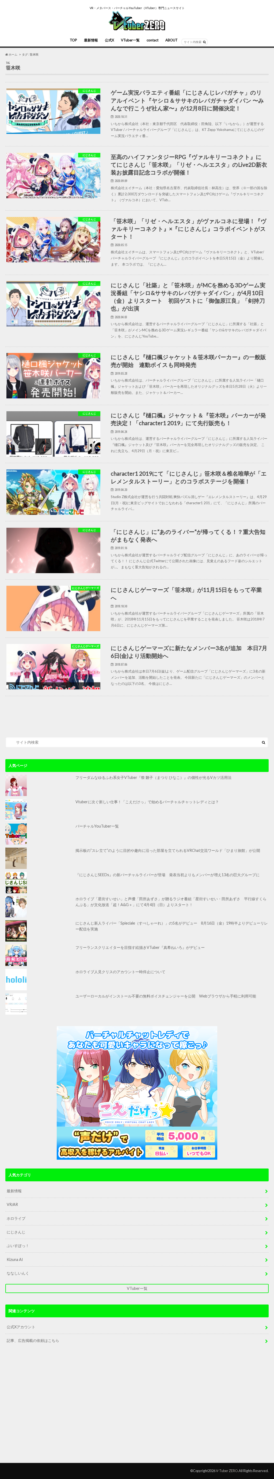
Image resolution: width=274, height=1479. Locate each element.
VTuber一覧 (130, 40)
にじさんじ (16, 1232)
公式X (109, 40)
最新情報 (91, 40)
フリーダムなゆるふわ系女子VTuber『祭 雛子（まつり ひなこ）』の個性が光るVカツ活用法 (153, 777)
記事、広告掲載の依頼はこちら (33, 1340)
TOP (73, 40)
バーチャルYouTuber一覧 (97, 826)
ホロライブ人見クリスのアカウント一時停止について (120, 971)
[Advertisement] (136, 1408)
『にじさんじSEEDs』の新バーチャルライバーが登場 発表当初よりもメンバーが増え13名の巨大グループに (167, 874)
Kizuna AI (15, 1259)
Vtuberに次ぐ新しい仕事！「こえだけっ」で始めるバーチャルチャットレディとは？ (147, 801)
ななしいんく (18, 1273)
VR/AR (12, 1204)
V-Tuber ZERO (227, 1471)
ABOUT (171, 40)
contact (152, 40)
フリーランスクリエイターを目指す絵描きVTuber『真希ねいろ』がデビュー (140, 947)
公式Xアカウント (21, 1327)
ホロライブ (16, 1218)
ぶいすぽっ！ (18, 1245)
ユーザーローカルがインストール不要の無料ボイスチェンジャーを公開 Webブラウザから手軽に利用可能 (165, 996)
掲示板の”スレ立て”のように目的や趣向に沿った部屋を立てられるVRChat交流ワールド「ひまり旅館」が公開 (167, 850)
